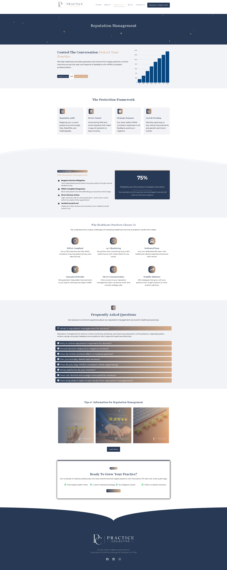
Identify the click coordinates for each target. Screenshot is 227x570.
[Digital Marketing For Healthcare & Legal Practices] (70, 5)
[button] (63, 76)
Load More (113, 449)
